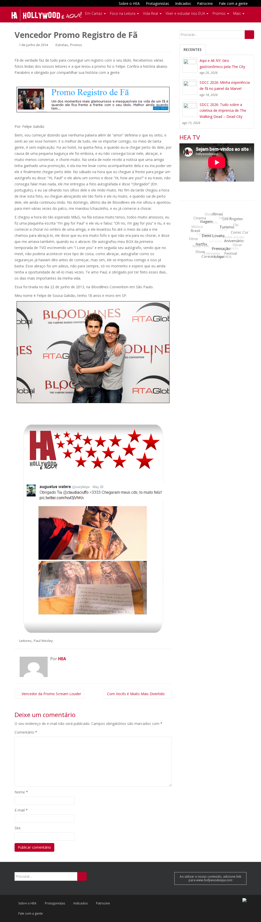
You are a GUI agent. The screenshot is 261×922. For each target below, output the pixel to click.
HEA (62, 659)
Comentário (26, 732)
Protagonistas (157, 3)
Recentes (193, 49)
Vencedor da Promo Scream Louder (51, 693)
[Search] (249, 34)
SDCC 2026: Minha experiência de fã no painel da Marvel (225, 85)
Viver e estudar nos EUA (186, 13)
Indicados (183, 3)
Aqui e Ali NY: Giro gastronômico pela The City (222, 63)
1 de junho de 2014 (33, 45)
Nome (21, 792)
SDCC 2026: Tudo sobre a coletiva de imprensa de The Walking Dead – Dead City (223, 110)
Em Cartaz (94, 13)
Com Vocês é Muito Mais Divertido (136, 693)
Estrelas (62, 45)
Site (18, 827)
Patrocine (205, 3)
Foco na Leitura (123, 13)
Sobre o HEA (129, 3)
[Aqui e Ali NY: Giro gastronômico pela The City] (190, 65)
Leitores (25, 640)
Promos (220, 13)
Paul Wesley (43, 640)
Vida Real (151, 13)
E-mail (21, 810)
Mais (237, 13)
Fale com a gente (233, 3)
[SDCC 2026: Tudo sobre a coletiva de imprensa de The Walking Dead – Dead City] (190, 109)
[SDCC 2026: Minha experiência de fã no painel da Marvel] (190, 87)
